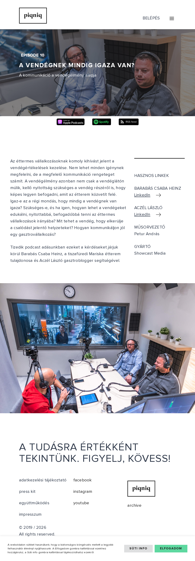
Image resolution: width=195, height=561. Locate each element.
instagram (82, 492)
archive (134, 505)
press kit (27, 492)
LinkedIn (142, 195)
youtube (81, 503)
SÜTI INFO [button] (138, 548)
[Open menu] (171, 18)
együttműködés (34, 503)
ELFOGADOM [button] (171, 548)
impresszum (30, 514)
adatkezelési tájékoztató (42, 480)
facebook (82, 480)
